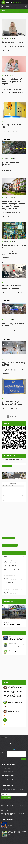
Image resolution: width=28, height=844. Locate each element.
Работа (5, 815)
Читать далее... (6, 50)
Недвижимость (7, 808)
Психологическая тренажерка (12, 569)
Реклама (3, 770)
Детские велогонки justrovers (10, 163)
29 (19, 497)
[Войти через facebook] (14, 747)
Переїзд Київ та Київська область (12, 810)
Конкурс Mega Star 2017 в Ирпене (13, 324)
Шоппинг (6, 592)
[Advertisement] (14, 520)
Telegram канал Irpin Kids (10, 545)
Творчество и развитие (10, 588)
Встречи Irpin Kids (8, 561)
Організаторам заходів (7, 771)
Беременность (7, 578)
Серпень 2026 (12, 483)
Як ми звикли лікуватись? (13, 42)
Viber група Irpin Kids (9, 538)
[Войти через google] (14, 749)
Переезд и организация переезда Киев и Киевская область (14, 814)
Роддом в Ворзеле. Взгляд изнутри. (13, 363)
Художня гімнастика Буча (14, 711)
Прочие (5, 811)
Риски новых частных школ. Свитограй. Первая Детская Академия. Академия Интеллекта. (13, 205)
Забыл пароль (11, 760)
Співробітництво (5, 768)
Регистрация (16, 760)
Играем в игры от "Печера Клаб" (14, 246)
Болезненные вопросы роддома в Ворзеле (12, 286)
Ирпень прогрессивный (10, 574)
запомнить (5, 759)
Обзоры (6, 556)
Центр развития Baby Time (11, 125)
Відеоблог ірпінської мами (10, 565)
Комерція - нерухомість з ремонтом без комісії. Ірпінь (13, 806)
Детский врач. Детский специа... (16, 720)
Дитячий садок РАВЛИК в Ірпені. (16, 687)
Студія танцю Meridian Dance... (15, 702)
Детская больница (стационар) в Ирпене (12, 402)
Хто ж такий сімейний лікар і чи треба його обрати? (12, 81)
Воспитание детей (8, 582)
